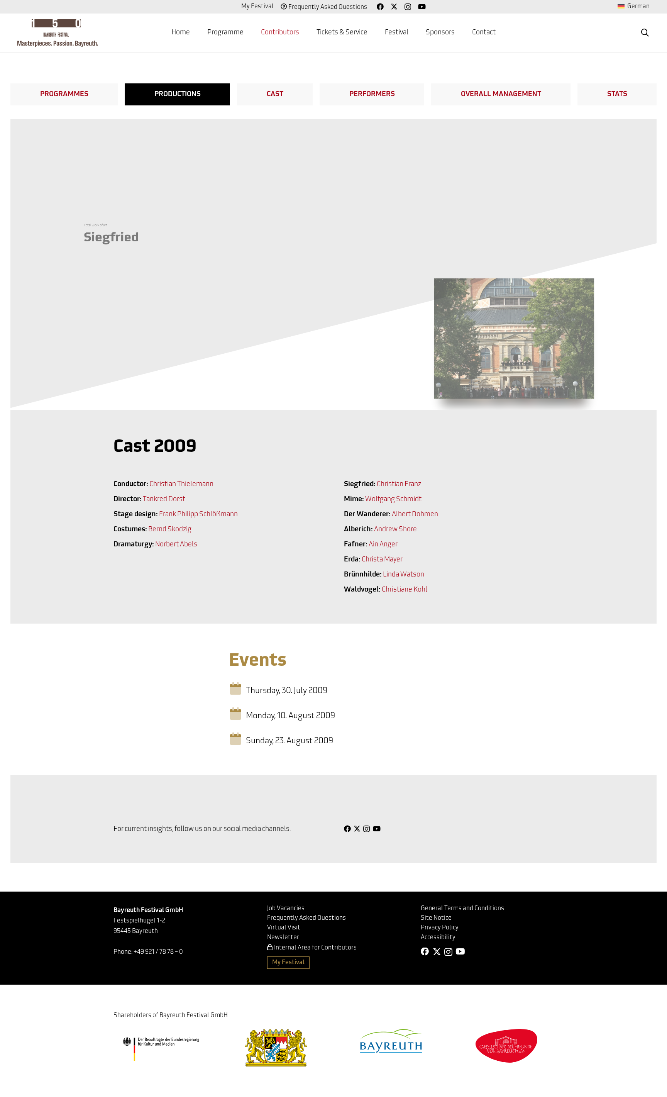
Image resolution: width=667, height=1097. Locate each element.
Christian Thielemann (181, 484)
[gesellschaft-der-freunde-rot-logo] (506, 1046)
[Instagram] (408, 7)
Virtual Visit (283, 928)
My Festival (257, 6)
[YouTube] (422, 6)
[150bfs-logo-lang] (57, 33)
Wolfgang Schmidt (393, 499)
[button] (645, 33)
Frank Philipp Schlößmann (198, 514)
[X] (394, 6)
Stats (617, 94)
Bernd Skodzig (169, 529)
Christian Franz (399, 484)
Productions (177, 94)
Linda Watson (403, 574)
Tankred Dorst (164, 499)
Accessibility (438, 937)
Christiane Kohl (404, 590)
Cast (275, 94)
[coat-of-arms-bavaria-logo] (276, 1047)
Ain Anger (383, 544)
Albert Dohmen (415, 514)
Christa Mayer (382, 559)
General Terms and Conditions (462, 908)
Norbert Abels (176, 544)
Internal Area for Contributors (315, 948)
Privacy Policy (440, 928)
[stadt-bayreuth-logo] (391, 1041)
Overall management (501, 94)
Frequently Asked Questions (327, 7)
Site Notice (436, 918)
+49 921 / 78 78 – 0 (158, 952)
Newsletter (283, 937)
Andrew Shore (395, 529)
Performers (372, 94)
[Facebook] (380, 6)
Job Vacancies (286, 908)
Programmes (64, 94)
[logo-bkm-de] (160, 1049)
